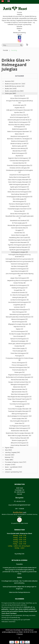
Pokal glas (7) (19, 356)
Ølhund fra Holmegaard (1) (19, 443)
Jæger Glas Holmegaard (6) (19, 278)
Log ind (19, 35)
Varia (15, 24)
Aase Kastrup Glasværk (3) (19, 445)
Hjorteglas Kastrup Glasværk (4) (19, 247)
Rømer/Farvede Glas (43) (19, 380)
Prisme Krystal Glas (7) (19, 370)
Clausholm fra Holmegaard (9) (20, 175)
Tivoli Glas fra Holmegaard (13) (20, 404)
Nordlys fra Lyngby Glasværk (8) (19, 334)
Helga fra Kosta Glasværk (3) (19, 242)
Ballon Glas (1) (19, 134)
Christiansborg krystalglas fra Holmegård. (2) (19, 171)
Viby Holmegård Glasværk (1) (19, 421)
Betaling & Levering (19, 33)
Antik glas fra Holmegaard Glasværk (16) (19, 110)
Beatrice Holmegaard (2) (19, 141)
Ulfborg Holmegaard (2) (19, 414)
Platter (35, 20)
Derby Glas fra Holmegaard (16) (19, 177)
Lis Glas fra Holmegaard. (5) (19, 300)
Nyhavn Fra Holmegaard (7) (19, 339)
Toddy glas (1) (19, 406)
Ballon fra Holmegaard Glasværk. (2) (20, 131)
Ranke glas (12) (19, 372)
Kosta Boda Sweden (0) (19, 292)
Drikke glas (33, 18)
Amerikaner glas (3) (19, 105)
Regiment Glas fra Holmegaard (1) (19, 375)
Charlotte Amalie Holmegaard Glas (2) (19, 165)
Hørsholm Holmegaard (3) (19, 264)
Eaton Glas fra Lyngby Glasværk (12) (19, 180)
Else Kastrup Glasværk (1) (19, 194)
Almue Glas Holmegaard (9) (19, 98)
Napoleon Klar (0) (19, 327)
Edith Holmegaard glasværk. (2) (19, 184)
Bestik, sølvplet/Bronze (22, 18)
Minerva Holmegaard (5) (19, 319)
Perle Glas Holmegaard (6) (19, 353)
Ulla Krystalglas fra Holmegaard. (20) (20, 416)
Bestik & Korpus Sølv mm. (17, 16)
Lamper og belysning (24, 24)
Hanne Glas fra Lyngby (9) (19, 235)
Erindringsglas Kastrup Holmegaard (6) (19, 197)
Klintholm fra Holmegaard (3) (19, 285)
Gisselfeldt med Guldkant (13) (19, 220)
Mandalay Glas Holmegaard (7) (19, 310)
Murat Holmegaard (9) (19, 322)
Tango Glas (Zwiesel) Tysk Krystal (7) (19, 399)
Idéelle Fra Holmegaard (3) (19, 269)
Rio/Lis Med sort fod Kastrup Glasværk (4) (19, 377)
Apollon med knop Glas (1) (19, 115)
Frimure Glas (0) (19, 211)
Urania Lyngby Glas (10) (19, 418)
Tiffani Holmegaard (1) (19, 401)
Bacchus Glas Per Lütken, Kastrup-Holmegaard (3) (19, 126)
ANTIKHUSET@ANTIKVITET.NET (21, 505)
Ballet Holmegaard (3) (19, 129)
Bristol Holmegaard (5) (19, 153)
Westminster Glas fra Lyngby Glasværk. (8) (19, 433)
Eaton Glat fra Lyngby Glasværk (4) (19, 182)
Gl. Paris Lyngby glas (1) (19, 223)
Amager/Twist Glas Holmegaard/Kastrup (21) (19, 102)
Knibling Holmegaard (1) (19, 288)
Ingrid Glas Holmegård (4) (19, 271)
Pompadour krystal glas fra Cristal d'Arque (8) (19, 359)
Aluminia (5, 16)
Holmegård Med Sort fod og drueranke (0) (19, 261)
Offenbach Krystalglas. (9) (19, 341)
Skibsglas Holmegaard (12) (19, 384)
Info (19, 30)
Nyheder (30, 20)
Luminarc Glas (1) (19, 307)
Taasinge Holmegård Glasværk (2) (19, 411)
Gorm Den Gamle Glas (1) (19, 228)
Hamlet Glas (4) (19, 233)
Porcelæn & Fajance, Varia (13, 22)
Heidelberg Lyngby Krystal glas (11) (19, 240)
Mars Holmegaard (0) (19, 312)
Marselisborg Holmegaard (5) (19, 314)
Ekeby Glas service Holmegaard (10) (19, 192)
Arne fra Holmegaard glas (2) (19, 117)
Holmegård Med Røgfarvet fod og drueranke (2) (19, 256)
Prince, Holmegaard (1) (19, 363)
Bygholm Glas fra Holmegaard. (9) (19, 158)
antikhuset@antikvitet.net (10, 632)
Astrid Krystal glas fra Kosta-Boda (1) (19, 120)
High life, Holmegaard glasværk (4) (19, 245)
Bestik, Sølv (10, 18)
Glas (8, 20)
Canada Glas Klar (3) (19, 163)
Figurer (4, 20)
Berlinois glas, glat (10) (19, 146)
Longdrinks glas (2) (19, 305)
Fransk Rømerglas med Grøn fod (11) (19, 209)
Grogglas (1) (20, 230)
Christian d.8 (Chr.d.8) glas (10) (20, 168)
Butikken (19, 28)
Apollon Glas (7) (19, 112)
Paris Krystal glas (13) (19, 351)
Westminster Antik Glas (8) (19, 431)
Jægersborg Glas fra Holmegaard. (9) (19, 280)
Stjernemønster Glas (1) (19, 389)
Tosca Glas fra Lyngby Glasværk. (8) (19, 409)
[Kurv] (27, 44)
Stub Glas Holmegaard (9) (19, 394)
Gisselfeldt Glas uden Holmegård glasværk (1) (20, 217)
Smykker (25, 22)
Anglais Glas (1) (19, 108)
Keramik (24, 20)
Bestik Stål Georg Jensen (13, 86)
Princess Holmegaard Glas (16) (20, 367)
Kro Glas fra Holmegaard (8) (19, 295)
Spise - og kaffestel (11, 467)
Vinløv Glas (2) (19, 423)
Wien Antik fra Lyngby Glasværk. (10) (19, 435)
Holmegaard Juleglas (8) (19, 252)
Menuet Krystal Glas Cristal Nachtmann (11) (19, 317)
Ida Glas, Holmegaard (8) (19, 266)
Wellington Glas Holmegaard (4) (19, 428)
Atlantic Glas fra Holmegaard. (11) (19, 122)
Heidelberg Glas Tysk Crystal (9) (19, 237)
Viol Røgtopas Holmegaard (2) (20, 426)
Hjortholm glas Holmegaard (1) (20, 250)
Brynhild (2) (19, 156)
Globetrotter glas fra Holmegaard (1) (19, 225)
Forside (19, 12)
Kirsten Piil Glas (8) (20, 283)
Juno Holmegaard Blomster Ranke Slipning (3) (19, 275)
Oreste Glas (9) (19, 346)
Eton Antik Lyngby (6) (19, 199)
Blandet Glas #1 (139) (19, 151)
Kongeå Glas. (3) (19, 290)
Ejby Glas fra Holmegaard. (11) (19, 189)
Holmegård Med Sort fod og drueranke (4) (19, 259)
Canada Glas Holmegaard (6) (19, 161)
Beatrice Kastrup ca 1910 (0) (19, 144)
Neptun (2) (19, 329)
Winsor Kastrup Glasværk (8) (19, 438)
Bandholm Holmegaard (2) (19, 136)
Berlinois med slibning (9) (19, 148)
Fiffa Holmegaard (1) (19, 201)
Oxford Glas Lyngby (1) (19, 348)
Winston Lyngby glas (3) (19, 440)
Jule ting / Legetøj (15, 20)
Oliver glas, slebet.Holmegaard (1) (19, 344)
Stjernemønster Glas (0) (19, 392)
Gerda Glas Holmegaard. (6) (19, 214)
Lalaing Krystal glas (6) (19, 297)
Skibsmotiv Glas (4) (19, 387)
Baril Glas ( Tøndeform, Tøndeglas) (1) (19, 139)
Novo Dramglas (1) (20, 336)
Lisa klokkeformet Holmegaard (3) (19, 302)
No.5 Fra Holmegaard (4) (19, 331)
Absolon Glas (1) (19, 96)
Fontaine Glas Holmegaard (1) (19, 206)
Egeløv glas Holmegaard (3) (19, 187)
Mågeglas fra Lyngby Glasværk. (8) (19, 324)
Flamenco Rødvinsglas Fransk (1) (19, 204)
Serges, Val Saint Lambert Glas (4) (19, 382)
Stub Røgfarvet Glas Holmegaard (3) (19, 397)
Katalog (19, 14)
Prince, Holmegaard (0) (19, 365)
